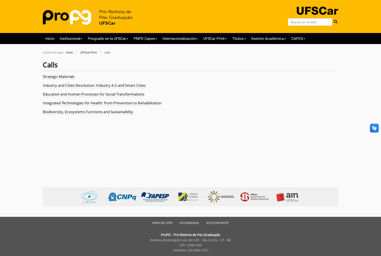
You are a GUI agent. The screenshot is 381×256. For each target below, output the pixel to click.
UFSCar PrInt (88, 52)
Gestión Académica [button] (267, 38)
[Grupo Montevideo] (223, 196)
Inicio (49, 38)
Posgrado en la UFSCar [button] (107, 38)
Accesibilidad (189, 223)
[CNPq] (124, 196)
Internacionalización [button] (179, 38)
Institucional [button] (70, 38)
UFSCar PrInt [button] (214, 38)
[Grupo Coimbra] (190, 196)
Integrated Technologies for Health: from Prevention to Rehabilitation (102, 102)
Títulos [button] (238, 38)
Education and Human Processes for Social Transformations (93, 94)
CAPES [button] (297, 38)
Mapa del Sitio (162, 223)
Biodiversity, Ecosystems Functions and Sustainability (88, 111)
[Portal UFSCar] (317, 6)
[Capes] (91, 196)
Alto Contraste (217, 223)
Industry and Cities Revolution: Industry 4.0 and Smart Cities (94, 85)
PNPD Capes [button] (144, 38)
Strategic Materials (59, 76)
